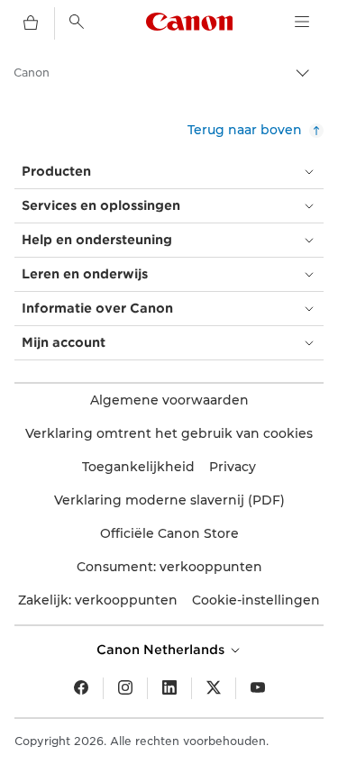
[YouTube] (258, 688)
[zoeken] (76, 21)
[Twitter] (214, 688)
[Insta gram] (125, 688)
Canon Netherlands (162, 649)
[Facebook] (81, 688)
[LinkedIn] (169, 688)
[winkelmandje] (30, 23)
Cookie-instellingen (256, 600)
